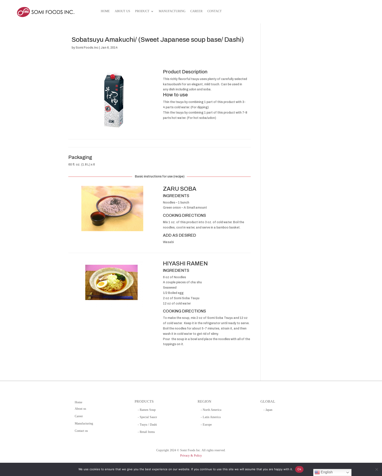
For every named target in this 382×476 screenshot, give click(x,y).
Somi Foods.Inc (87, 47)
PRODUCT (142, 11)
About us (80, 408)
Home (78, 402)
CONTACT (214, 11)
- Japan (268, 409)
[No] (376, 469)
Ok (299, 469)
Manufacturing (84, 423)
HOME (105, 11)
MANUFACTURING (172, 11)
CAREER (196, 11)
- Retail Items (146, 432)
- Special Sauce (147, 417)
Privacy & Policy (191, 455)
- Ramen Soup (147, 409)
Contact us (81, 430)
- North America (211, 409)
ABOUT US (122, 11)
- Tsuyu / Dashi (147, 424)
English (326, 472)
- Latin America (211, 417)
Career (79, 416)
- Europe (206, 424)
